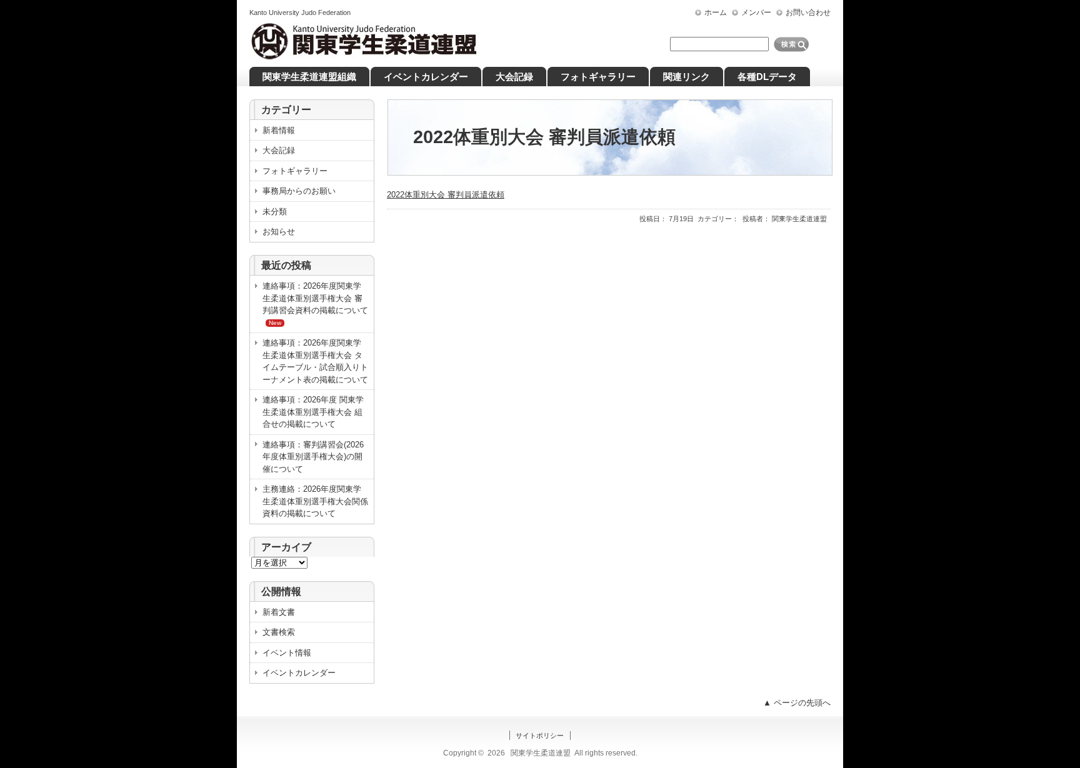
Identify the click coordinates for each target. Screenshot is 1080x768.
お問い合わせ (808, 12)
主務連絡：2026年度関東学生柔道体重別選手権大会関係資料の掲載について (315, 501)
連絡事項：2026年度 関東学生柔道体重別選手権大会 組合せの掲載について (313, 412)
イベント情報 (286, 652)
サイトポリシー (540, 735)
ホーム (715, 12)
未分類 (274, 211)
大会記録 (278, 150)
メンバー (756, 12)
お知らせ (278, 231)
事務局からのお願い (299, 191)
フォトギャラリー (295, 171)
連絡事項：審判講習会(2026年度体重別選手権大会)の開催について (313, 457)
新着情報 (278, 130)
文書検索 (278, 632)
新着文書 (278, 612)
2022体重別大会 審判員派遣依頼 (445, 194)
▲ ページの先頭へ (797, 702)
